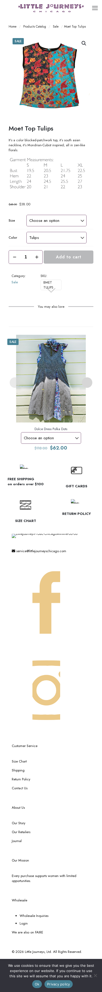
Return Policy (21, 779)
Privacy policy (58, 984)
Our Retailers (21, 831)
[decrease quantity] (14, 257)
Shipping (18, 770)
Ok (37, 984)
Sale (56, 26)
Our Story (18, 823)
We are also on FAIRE (27, 932)
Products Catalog (34, 26)
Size (12, 220)
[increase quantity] (36, 257)
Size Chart (19, 761)
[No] (95, 975)
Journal (17, 840)
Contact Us (19, 788)
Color (13, 237)
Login (24, 923)
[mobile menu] (94, 7)
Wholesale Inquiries (34, 915)
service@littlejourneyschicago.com (40, 551)
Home (12, 26)
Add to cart (68, 257)
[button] (84, 43)
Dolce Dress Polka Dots (51, 428)
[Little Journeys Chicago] (51, 7)
